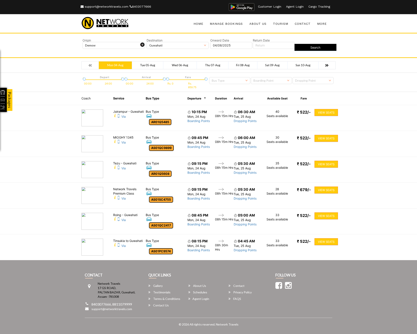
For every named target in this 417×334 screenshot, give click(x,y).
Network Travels (227, 324)
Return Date (261, 40)
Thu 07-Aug (212, 65)
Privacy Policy (242, 292)
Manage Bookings (226, 23)
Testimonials (161, 292)
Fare (304, 98)
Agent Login (295, 6)
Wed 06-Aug (180, 65)
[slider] (84, 79)
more (322, 23)
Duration (221, 98)
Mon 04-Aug (115, 65)
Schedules (199, 292)
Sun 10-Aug (303, 65)
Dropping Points (245, 121)
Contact (303, 23)
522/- (304, 112)
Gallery (157, 286)
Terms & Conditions (166, 299)
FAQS (237, 299)
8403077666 (141, 6)
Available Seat (277, 98)
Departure (194, 98)
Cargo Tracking (319, 6)
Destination (154, 40)
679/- (304, 189)
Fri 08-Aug (243, 65)
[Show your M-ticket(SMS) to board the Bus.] (119, 116)
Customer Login (269, 6)
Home (198, 23)
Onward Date (219, 40)
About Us (257, 23)
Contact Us (160, 305)
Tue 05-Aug (147, 65)
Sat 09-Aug (272, 65)
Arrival (238, 98)
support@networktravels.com (106, 6)
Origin (87, 40)
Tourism (280, 23)
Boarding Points (198, 121)
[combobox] (230, 80)
